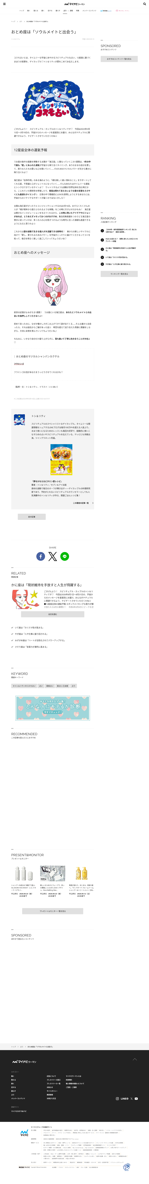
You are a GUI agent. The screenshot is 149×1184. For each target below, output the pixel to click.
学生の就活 (47, 1130)
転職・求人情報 (92, 1130)
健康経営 (79, 1162)
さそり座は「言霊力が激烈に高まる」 (31, 647)
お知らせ (50, 1087)
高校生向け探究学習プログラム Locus (67, 1139)
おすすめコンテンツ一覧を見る (119, 59)
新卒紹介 (81, 1154)
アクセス (60, 1167)
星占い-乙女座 (62, 686)
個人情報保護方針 (93, 1167)
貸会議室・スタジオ (90, 1162)
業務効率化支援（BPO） (60, 1162)
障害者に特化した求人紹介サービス (83, 1133)
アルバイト (47, 1133)
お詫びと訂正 (51, 1098)
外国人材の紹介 (70, 1158)
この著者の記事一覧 (81, 503)
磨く (43, 11)
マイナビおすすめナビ (19, 1111)
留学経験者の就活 (57, 1130)
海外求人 (101, 1130)
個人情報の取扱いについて (75, 1083)
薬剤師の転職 (68, 1156)
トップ (21, 11)
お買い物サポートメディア (118, 1147)
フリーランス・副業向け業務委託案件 (107, 1133)
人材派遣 (46, 1154)
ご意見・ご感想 (71, 1087)
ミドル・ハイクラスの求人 (114, 1130)
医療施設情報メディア (102, 1147)
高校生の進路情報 (49, 1139)
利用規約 (69, 1080)
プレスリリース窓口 (53, 1080)
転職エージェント (91, 1154)
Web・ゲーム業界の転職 (58, 1154)
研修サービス (47, 1162)
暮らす (58, 11)
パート (54, 1133)
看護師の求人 (78, 1156)
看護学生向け (68, 1130)
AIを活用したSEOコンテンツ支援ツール (69, 1150)
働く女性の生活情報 (49, 1145)
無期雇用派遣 (123, 1156)
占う (65, 11)
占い (41, 686)
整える (36, 11)
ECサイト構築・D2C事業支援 (52, 1147)
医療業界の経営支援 (58, 1158)
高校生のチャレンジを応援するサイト (83, 1143)
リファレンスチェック (117, 1162)
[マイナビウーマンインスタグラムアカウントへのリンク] (117, 1098)
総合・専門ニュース (64, 1143)
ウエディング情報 (76, 1145)
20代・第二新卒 (72, 1154)
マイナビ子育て (111, 1145)
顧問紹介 (60, 1156)
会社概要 (54, 1167)
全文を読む (52, 614)
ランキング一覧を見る (119, 274)
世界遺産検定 (87, 1145)
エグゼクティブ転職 (104, 1154)
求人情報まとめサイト (50, 1143)
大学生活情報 (119, 1143)
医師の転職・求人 (101, 1156)
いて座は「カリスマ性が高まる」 (29, 627)
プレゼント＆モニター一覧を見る (53, 911)
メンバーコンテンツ (89, 11)
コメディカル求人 (89, 1156)
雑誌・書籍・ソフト (63, 1145)
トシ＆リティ (15, 39)
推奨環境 (50, 1095)
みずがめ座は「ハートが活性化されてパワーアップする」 (40, 640)
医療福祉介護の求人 (49, 1135)
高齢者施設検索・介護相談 (91, 1150)
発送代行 (72, 1162)
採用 (78, 1167)
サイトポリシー (52, 1091)
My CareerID (89, 1147)
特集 (77, 11)
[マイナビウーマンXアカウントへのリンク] (132, 1099)
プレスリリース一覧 (53, 1083)
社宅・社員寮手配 (103, 1162)
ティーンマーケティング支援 (104, 1143)
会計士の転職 (116, 1154)
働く (28, 11)
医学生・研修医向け (80, 1130)
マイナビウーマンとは (73, 1076)
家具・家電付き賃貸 (49, 1150)
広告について (51, 1076)
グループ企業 (84, 1167)
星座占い (49, 686)
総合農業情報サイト (99, 1145)
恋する (50, 11)
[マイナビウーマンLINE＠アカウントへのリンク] (124, 1099)
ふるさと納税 (67, 1147)
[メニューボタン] (4, 4)
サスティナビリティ (69, 1167)
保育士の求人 (113, 1156)
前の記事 (31, 517)
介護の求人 (47, 1158)
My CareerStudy (78, 1147)
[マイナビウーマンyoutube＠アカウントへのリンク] (136, 1098)
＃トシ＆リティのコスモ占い (24, 686)
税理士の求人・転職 (49, 1156)
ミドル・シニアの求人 (64, 1133)
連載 (71, 11)
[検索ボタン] (144, 4)
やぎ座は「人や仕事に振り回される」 (31, 634)
